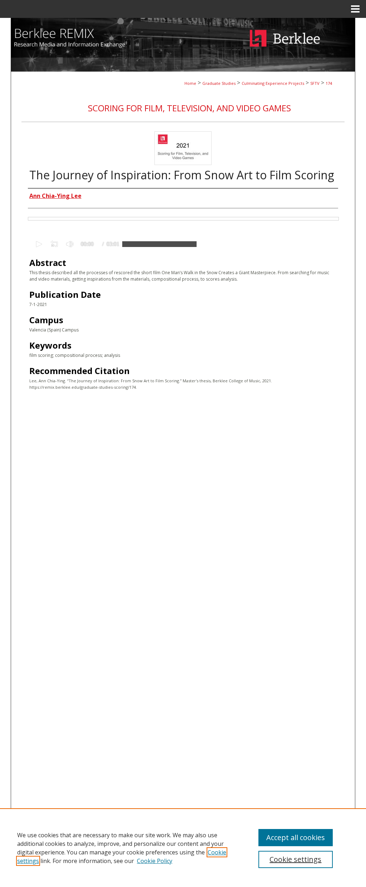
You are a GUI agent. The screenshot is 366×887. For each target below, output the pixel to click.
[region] (183, 847)
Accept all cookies (295, 837)
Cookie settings (295, 859)
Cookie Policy (154, 861)
